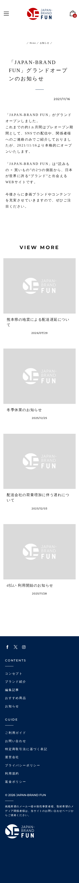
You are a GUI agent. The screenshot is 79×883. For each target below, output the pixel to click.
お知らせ (44, 43)
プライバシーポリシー (22, 765)
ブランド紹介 (15, 681)
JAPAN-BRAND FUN (31, 795)
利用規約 (12, 773)
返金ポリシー (15, 781)
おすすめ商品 (15, 698)
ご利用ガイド (15, 732)
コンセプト (14, 673)
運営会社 (12, 757)
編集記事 (12, 690)
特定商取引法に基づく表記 (26, 749)
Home (33, 43)
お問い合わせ (15, 741)
